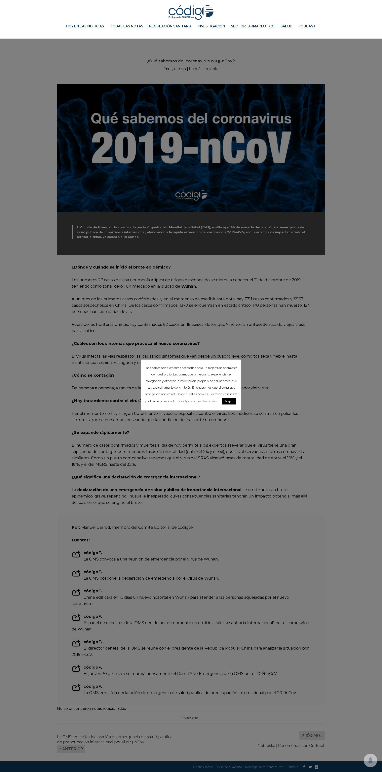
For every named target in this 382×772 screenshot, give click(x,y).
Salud (286, 26)
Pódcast (307, 26)
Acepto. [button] (229, 401)
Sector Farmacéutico (253, 26)
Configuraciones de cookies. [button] (198, 401)
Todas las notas (126, 26)
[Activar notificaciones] (370, 760)
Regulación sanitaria (170, 26)
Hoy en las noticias (85, 26)
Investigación (211, 26)
